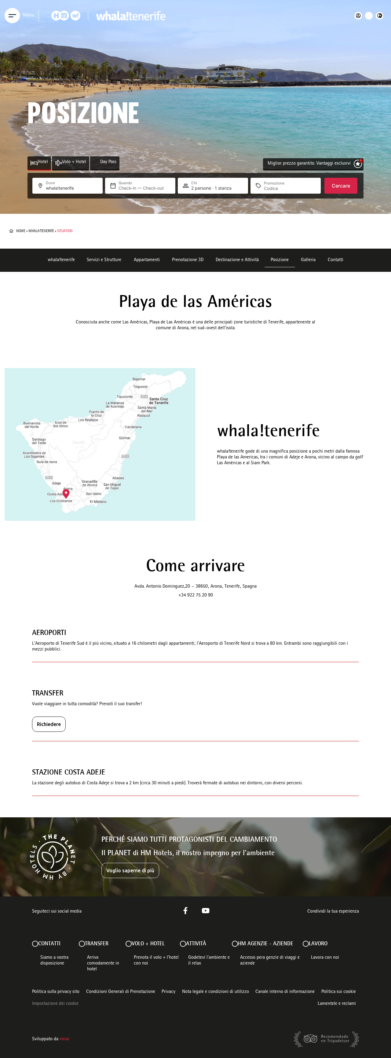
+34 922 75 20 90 (195, 595)
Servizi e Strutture (104, 260)
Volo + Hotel (74, 162)
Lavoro (318, 944)
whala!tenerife (41, 231)
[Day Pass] (96, 162)
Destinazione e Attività (237, 260)
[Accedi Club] (359, 16)
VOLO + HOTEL (148, 944)
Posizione (280, 260)
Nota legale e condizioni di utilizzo (215, 992)
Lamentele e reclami (337, 1003)
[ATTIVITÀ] (183, 944)
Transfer (96, 944)
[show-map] (100, 444)
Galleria (308, 260)
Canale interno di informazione (285, 992)
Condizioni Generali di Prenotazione (120, 992)
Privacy (168, 992)
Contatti (335, 260)
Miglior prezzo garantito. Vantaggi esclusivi (309, 163)
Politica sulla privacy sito (55, 992)
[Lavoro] (306, 944)
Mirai (64, 1039)
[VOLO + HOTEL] (129, 944)
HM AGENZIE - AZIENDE (265, 944)
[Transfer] (82, 944)
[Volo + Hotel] (58, 162)
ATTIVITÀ (196, 944)
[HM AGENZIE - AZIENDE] (235, 944)
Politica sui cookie (338, 992)
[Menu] (12, 15)
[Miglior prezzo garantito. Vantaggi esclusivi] (358, 164)
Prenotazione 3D (187, 260)
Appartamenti (147, 260)
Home (20, 231)
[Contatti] (35, 944)
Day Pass (108, 162)
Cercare (341, 186)
